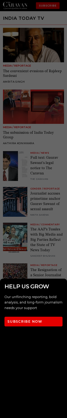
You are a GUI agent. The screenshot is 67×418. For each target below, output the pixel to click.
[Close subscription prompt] (63, 286)
